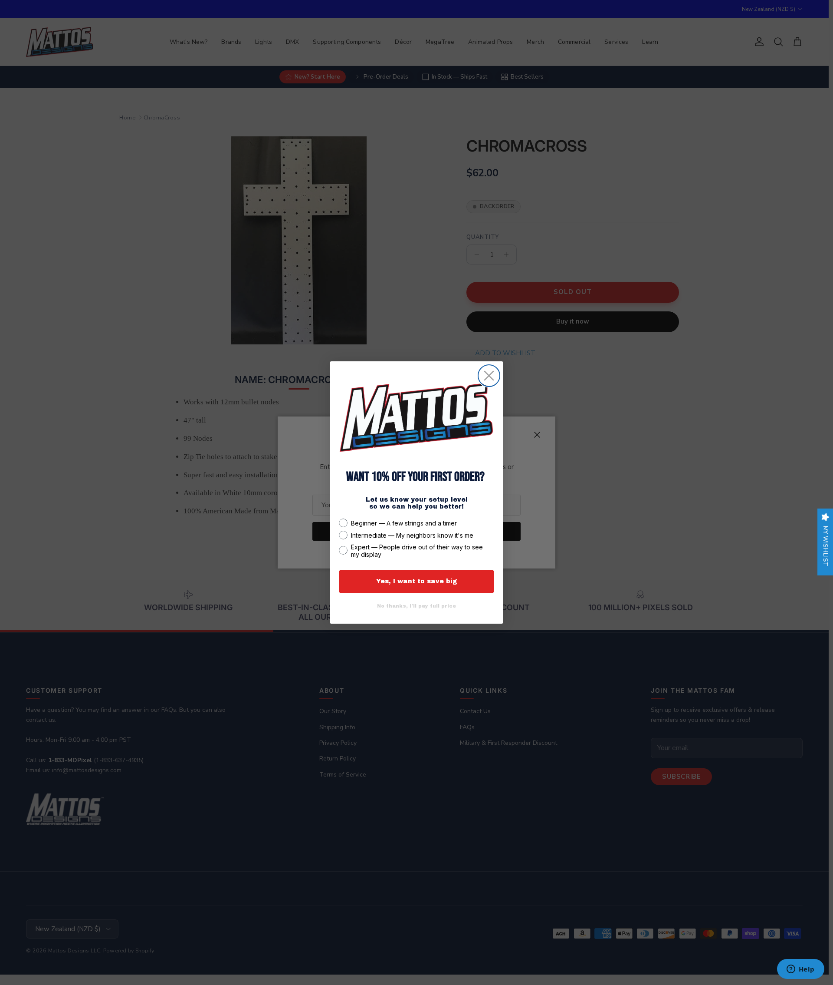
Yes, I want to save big (416, 581)
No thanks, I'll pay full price (416, 605)
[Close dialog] (489, 376)
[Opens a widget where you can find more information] (800, 970)
